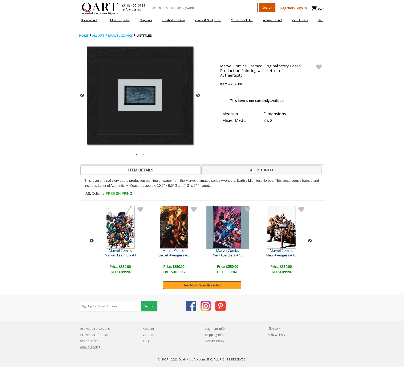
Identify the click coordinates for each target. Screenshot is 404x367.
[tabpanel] (140, 95)
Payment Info (215, 328)
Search (267, 7)
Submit (149, 306)
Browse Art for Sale (94, 334)
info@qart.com (133, 9)
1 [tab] (137, 154)
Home (84, 35)
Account (148, 328)
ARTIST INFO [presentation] (261, 169)
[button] (90, 20)
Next (198, 95)
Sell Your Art (89, 341)
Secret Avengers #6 (173, 255)
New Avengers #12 (228, 255)
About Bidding (90, 347)
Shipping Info (214, 334)
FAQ (146, 341)
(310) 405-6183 (133, 5)
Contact (148, 334)
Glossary (274, 328)
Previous (82, 95)
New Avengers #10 (281, 255)
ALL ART (98, 35)
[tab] (140, 170)
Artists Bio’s (276, 334)
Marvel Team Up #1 (120, 255)
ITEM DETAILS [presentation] (140, 169)
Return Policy (214, 341)
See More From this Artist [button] (202, 285)
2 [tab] (143, 154)
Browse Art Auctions (95, 328)
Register (287, 8)
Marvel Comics (120, 35)
